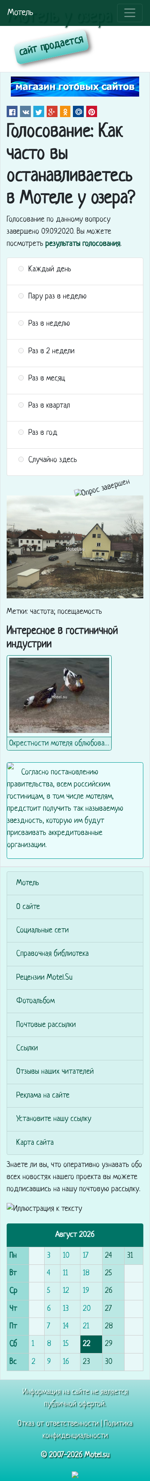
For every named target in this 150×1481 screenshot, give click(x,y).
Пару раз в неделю (57, 296)
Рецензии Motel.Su (44, 977)
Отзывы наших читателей (55, 1071)
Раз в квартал (49, 405)
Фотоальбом (35, 1001)
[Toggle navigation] (129, 13)
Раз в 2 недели (51, 351)
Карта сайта (35, 1143)
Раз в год (43, 433)
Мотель (20, 13)
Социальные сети (42, 930)
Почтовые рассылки (46, 1025)
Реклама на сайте (43, 1095)
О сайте (28, 907)
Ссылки (27, 1048)
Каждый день (49, 269)
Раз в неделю (49, 323)
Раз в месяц (46, 378)
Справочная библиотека (52, 954)
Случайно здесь (52, 460)
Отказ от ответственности (58, 1424)
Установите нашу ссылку (53, 1119)
